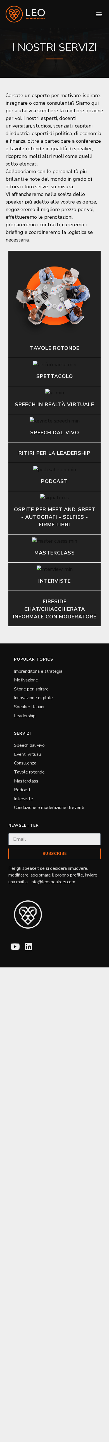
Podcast (22, 790)
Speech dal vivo (29, 745)
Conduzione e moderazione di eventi (49, 807)
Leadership (24, 716)
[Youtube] (15, 946)
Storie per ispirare (31, 689)
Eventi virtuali (27, 754)
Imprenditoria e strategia (38, 671)
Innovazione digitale (33, 698)
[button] (98, 14)
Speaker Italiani (29, 707)
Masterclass (26, 781)
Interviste (23, 799)
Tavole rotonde (29, 772)
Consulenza (25, 763)
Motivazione (26, 680)
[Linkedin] (28, 946)
